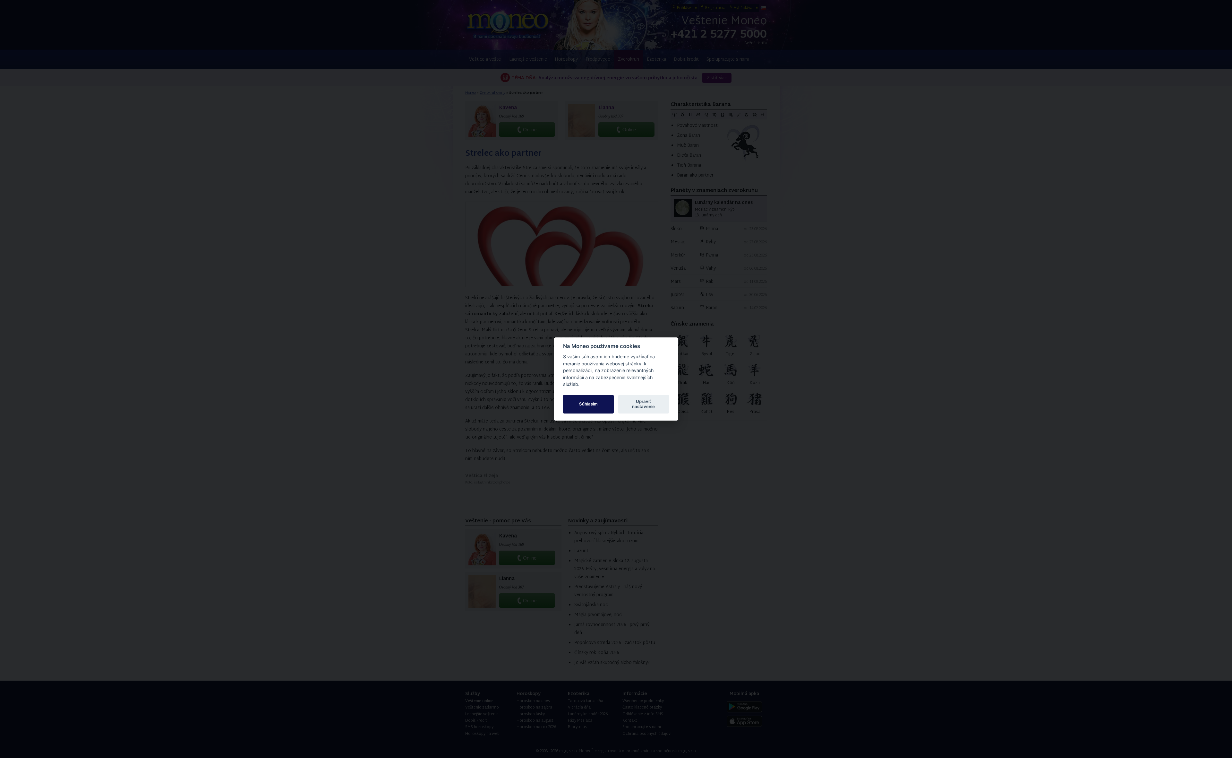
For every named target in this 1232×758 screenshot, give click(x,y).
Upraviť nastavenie (643, 404)
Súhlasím (588, 403)
